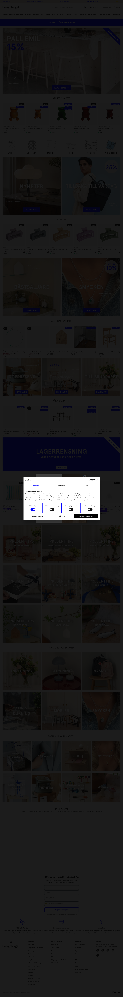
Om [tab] (87, 485)
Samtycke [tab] (36, 485)
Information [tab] (61, 485)
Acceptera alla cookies (85, 516)
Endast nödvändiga (37, 516)
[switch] (52, 509)
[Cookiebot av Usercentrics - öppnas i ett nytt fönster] (90, 480)
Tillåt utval (61, 516)
